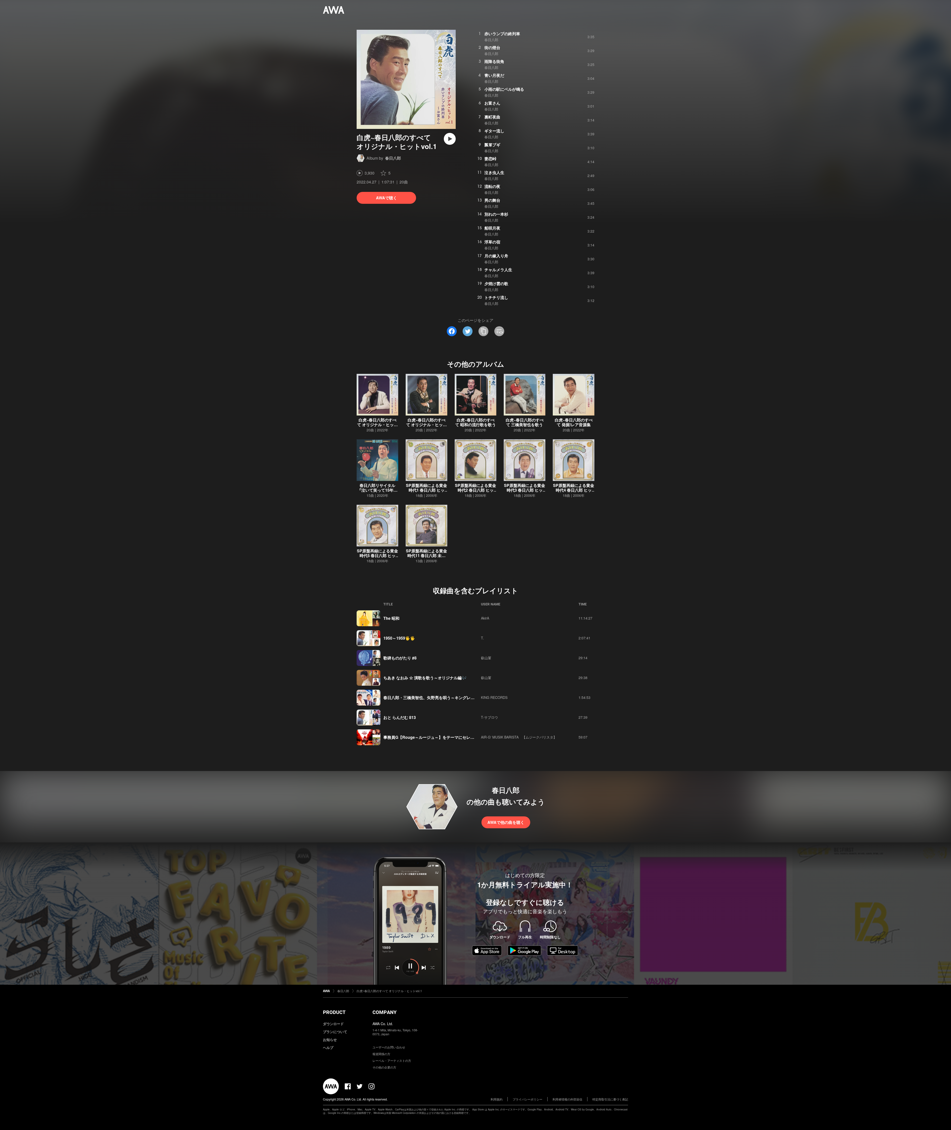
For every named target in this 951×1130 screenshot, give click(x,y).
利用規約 (496, 1099)
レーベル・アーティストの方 (391, 1060)
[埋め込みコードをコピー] (499, 331)
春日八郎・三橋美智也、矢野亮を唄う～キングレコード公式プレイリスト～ (450, 697)
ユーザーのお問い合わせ (388, 1047)
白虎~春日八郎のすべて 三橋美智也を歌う (525, 422)
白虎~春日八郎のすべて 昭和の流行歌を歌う (475, 422)
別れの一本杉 (496, 214)
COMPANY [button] (384, 1012)
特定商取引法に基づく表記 (610, 1099)
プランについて (335, 1031)
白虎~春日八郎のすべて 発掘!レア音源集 (574, 422)
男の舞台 (492, 200)
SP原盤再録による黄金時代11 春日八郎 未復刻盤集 (426, 555)
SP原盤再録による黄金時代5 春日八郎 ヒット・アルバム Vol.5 (377, 555)
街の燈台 (492, 47)
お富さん (492, 103)
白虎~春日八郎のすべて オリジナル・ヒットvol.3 (426, 424)
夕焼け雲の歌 (496, 283)
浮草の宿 (492, 242)
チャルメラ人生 (498, 269)
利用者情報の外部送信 (567, 1099)
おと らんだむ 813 (399, 717)
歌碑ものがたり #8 (400, 658)
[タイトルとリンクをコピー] (483, 331)
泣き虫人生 (494, 172)
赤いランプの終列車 (502, 33)
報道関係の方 (381, 1054)
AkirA (485, 618)
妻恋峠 (490, 158)
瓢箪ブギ (492, 145)
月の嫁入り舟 (496, 256)
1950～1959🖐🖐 (399, 638)
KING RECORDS (494, 697)
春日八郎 (393, 158)
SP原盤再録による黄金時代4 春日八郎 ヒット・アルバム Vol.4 (573, 490)
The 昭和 (391, 618)
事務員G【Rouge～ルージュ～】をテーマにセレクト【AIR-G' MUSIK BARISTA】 (457, 737)
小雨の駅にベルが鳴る (504, 89)
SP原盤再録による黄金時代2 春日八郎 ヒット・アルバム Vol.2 (475, 490)
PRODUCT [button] (334, 1012)
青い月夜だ (494, 75)
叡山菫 (486, 657)
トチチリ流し (496, 297)
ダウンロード (333, 1023)
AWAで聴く (386, 198)
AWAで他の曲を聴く (505, 822)
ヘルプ (328, 1047)
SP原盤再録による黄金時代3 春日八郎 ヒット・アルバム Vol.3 (524, 490)
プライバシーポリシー (527, 1099)
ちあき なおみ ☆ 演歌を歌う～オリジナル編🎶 (425, 678)
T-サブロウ (489, 717)
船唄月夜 (492, 228)
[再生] (450, 139)
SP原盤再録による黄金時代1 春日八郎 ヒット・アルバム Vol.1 (426, 490)
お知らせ (330, 1039)
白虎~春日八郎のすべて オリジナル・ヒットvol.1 (389, 991)
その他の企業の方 (384, 1067)
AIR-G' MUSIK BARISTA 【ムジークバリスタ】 (519, 737)
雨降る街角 (494, 61)
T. (482, 637)
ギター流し (494, 131)
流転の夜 (492, 186)
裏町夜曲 (492, 117)
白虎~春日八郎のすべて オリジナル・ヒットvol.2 (377, 424)
